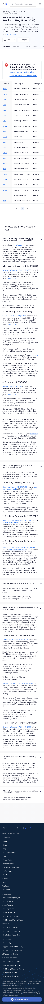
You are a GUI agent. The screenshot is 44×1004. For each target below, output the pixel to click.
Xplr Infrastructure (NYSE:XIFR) (15, 640)
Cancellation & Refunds (10, 867)
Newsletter (6, 890)
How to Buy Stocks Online (11, 935)
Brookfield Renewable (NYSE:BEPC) (17, 520)
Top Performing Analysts (11, 898)
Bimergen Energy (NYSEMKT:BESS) (17, 270)
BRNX (5, 142)
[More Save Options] (14, 40)
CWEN (5, 126)
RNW (5, 110)
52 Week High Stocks (10, 954)
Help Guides (6, 875)
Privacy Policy (7, 860)
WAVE (5, 185)
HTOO (5, 190)
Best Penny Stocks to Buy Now (13, 969)
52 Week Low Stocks (9, 958)
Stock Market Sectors (10, 927)
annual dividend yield (11, 522)
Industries (13, 11)
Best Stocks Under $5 (10, 973)
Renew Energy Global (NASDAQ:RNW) (18, 683)
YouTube (5, 886)
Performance (7, 871)
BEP (4, 169)
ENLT (5, 153)
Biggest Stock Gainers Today (12, 947)
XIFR (4, 105)
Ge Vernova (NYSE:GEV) (12, 386)
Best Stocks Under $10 (10, 976)
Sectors (5, 11)
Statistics (5, 924)
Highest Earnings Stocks (11, 916)
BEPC (5, 131)
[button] (22, 239)
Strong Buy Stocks (9, 912)
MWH (5, 94)
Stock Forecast (7, 905)
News (4, 845)
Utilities (22, 11)
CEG (4, 115)
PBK (4, 201)
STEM (5, 137)
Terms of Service (8, 864)
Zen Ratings (18, 245)
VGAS (5, 174)
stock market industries (22, 72)
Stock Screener (7, 901)
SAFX (4, 195)
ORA (4, 158)
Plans (4, 856)
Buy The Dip (6, 943)
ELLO (5, 179)
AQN (4, 121)
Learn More (11, 34)
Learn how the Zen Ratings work (23, 76)
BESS (5, 89)
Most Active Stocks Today (11, 961)
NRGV (5, 163)
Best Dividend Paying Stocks (12, 920)
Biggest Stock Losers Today (12, 950)
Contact (5, 879)
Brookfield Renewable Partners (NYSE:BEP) (20, 548)
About (4, 841)
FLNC (5, 147)
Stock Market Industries (11, 931)
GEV (4, 100)
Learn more (11, 278)
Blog (4, 849)
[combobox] (23, 4)
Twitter (4, 882)
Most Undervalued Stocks (11, 965)
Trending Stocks (8, 909)
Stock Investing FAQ (9, 852)
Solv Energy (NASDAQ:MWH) (14, 316)
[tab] (5, 46)
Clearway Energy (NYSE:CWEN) (15, 487)
